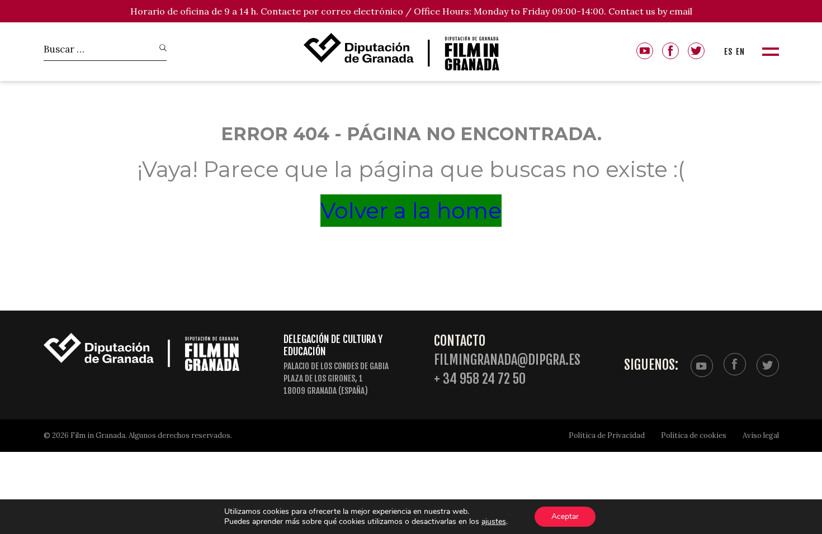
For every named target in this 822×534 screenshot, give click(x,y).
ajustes (493, 522)
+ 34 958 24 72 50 (480, 379)
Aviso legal (761, 435)
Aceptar (565, 516)
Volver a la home (411, 210)
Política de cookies (693, 435)
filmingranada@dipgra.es (507, 360)
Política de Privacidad (607, 435)
